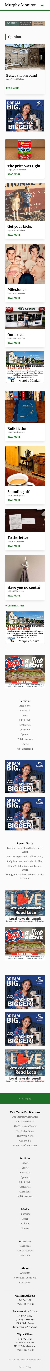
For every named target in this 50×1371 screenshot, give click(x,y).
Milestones (16, 289)
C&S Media (25, 1140)
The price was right (24, 166)
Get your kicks (19, 226)
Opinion (21, 79)
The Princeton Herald (25, 1126)
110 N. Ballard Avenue (25, 1346)
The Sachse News (25, 1131)
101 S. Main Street (25, 1323)
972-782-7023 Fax (25, 1319)
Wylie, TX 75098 (25, 1304)
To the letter (17, 537)
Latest (25, 715)
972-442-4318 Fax (25, 1342)
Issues (25, 1218)
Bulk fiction (17, 428)
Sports (25, 744)
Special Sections (25, 1250)
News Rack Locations (25, 1277)
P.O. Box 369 (25, 1300)
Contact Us (25, 1282)
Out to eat (15, 334)
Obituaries (25, 725)
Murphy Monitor (25, 1121)
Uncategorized (25, 748)
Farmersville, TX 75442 (25, 1327)
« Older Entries (14, 605)
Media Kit (25, 1255)
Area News (25, 705)
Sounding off (18, 492)
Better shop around (21, 75)
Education (25, 710)
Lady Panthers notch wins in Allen (25, 861)
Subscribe (25, 1214)
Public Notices (25, 739)
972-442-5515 (25, 1338)
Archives (25, 1223)
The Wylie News (25, 1135)
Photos (25, 1228)
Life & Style (25, 720)
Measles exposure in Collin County (25, 856)
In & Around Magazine (25, 1145)
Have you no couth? (23, 587)
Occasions (25, 729)
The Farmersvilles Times (25, 1116)
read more (12, 88)
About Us (25, 1273)
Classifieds (25, 1191)
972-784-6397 (25, 1316)
